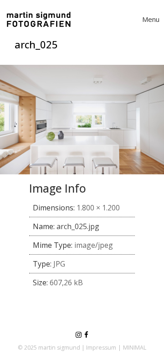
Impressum (101, 347)
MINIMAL (134, 347)
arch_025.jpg (77, 226)
